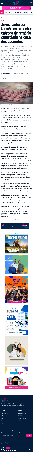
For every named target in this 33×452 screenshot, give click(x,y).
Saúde (6, 17)
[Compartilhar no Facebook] (8, 78)
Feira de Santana (4, 413)
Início (2, 17)
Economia (3, 425)
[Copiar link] (18, 78)
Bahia (2, 415)
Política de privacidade (5, 443)
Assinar (28, 435)
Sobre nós (20, 420)
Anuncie (20, 415)
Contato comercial (22, 418)
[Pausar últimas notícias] (31, 12)
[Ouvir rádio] (3, 449)
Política (2, 423)
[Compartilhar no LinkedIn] (11, 78)
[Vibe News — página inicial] (16, 3)
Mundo (2, 420)
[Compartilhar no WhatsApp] (15, 78)
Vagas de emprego (22, 413)
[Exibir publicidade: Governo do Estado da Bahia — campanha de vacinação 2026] (30, 8)
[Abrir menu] (2, 3)
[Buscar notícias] (31, 3)
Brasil (2, 418)
